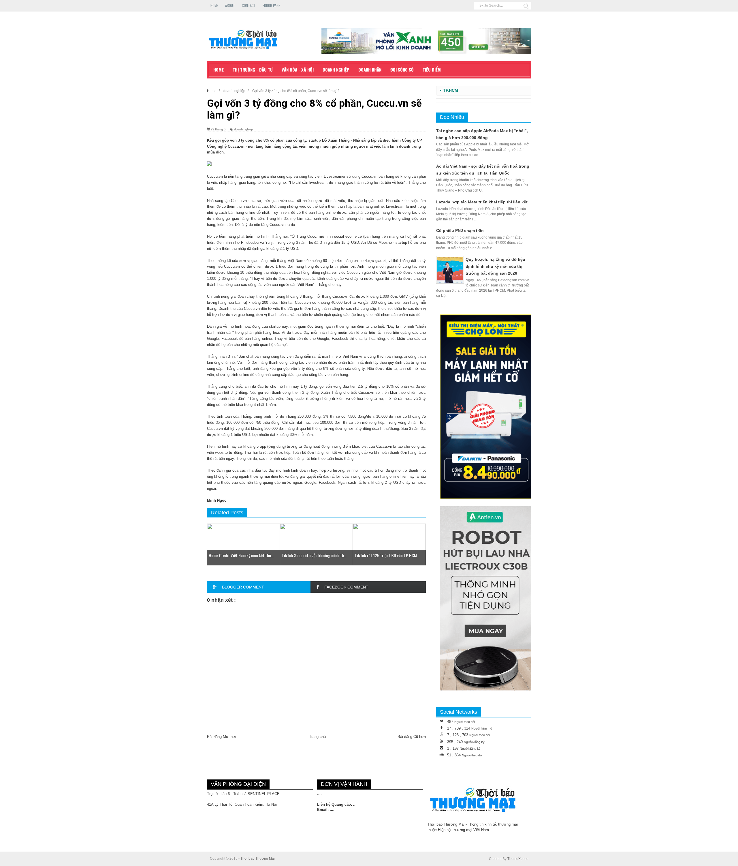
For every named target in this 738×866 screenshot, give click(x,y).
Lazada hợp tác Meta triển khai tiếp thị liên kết (482, 202)
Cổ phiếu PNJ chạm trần (460, 230)
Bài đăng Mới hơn (222, 736)
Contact (249, 5)
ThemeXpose (517, 859)
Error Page (271, 5)
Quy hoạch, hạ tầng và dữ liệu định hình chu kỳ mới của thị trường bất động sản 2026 (495, 266)
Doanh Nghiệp (336, 69)
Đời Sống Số (402, 69)
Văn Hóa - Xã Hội (298, 69)
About (230, 5)
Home (214, 5)
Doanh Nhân (369, 69)
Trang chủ (317, 736)
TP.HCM (450, 90)
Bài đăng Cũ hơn (412, 736)
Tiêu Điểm (432, 69)
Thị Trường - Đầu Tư (253, 69)
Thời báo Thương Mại (257, 858)
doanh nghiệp (243, 129)
